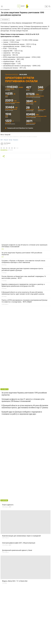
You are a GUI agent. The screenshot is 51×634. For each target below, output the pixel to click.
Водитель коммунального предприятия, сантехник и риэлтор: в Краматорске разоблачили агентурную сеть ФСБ (23, 285)
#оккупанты (15, 139)
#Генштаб (6, 139)
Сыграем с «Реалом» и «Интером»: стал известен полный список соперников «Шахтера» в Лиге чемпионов (23, 261)
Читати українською (5, 19)
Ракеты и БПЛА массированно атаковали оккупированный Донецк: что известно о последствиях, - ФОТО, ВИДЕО (25, 301)
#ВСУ (2, 139)
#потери (10, 139)
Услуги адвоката (7, 505)
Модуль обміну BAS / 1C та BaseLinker (15, 581)
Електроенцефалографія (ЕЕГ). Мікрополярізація (18, 543)
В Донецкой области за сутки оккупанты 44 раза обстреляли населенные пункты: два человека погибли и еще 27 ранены (25, 406)
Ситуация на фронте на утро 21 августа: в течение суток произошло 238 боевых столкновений (23, 400)
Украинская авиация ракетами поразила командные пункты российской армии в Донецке (22, 269)
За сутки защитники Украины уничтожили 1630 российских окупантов (22, 253)
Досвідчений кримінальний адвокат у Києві (17, 550)
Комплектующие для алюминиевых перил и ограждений (21, 536)
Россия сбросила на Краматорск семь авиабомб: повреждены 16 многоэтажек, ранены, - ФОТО (24, 277)
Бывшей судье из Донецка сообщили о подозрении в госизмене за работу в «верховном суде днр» (22, 413)
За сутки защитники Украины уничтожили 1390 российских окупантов (24, 394)
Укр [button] (46, 6)
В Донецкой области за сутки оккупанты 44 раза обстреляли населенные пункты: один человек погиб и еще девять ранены (23, 293)
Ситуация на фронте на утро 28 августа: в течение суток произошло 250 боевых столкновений (24, 246)
